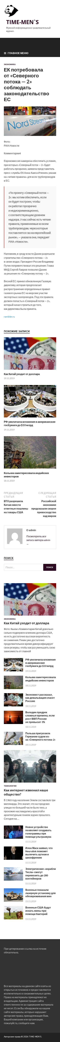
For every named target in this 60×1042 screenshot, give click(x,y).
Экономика (10, 64)
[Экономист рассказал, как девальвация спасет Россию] (13, 705)
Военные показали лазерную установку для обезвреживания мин (40, 893)
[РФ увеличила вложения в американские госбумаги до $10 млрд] (30, 418)
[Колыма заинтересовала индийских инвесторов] (30, 469)
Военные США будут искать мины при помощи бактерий (38, 910)
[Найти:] (30, 567)
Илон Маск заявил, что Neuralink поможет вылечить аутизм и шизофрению (39, 852)
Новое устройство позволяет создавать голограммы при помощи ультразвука (38, 831)
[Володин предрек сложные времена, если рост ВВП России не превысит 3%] (13, 723)
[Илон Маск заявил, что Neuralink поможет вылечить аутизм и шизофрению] (13, 858)
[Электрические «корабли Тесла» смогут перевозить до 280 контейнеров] (13, 879)
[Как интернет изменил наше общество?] (30, 783)
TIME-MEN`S (22, 22)
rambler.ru (9, 316)
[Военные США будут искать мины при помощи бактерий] (13, 918)
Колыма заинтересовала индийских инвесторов (40, 679)
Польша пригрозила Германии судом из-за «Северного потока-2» (40, 736)
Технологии (10, 786)
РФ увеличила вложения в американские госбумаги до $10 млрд (29, 423)
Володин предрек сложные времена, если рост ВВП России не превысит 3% (40, 717)
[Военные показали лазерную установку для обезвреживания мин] (13, 900)
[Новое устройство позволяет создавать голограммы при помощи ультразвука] (13, 837)
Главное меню (18, 53)
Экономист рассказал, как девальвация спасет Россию (40, 698)
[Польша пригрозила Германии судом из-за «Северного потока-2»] (13, 744)
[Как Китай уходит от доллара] (30, 370)
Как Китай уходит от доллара (22, 374)
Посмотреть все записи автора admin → (38, 540)
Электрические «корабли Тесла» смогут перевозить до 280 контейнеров (40, 873)
